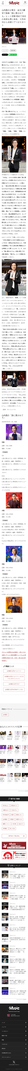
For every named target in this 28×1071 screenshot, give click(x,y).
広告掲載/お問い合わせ (6, 1052)
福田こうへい (6, 824)
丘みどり (21, 824)
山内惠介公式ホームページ (14, 671)
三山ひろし (14, 810)
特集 (3, 1039)
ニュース (5, 50)
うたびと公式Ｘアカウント (14, 1064)
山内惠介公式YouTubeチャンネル (14, 689)
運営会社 (3, 1048)
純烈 (12, 814)
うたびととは (4, 1044)
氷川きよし (6, 805)
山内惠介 (5, 714)
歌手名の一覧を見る (14, 836)
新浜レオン (19, 814)
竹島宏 (12, 819)
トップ (3, 1022)
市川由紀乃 (6, 814)
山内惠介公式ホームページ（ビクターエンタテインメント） (14, 677)
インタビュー (5, 1031)
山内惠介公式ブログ (14, 684)
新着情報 (13, 50)
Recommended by (20, 999)
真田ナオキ (19, 819)
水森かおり (6, 810)
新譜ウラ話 (4, 1035)
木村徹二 (5, 828)
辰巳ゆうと (14, 805)
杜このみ (12, 828)
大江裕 (14, 824)
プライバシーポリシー (6, 1057)
